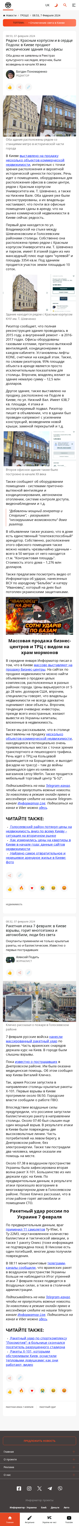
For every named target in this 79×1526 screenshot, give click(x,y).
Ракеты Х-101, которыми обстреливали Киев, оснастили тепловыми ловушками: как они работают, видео (32, 1358)
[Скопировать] (28, 87)
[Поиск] (65, 5)
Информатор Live (31, 1314)
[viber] (60, 1488)
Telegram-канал (58, 1297)
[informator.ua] (8, 5)
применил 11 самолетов (25, 1229)
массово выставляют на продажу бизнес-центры (39, 667)
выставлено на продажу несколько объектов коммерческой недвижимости (35, 160)
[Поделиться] (19, 87)
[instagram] (29, 1488)
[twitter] (39, 1488)
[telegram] (50, 1488)
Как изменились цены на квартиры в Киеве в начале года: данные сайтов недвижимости (38, 844)
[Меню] (74, 5)
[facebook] (19, 1488)
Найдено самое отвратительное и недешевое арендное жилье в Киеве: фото (36, 857)
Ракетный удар (48, 1407)
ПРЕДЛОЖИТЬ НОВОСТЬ (39, 1441)
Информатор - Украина (23, 1507)
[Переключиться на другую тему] (56, 5)
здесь (43, 1319)
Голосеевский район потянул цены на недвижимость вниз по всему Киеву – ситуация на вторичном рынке (39, 831)
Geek (43, 1507)
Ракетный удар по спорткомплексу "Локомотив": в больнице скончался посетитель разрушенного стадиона (36, 1342)
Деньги (55, 1507)
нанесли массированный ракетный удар (34, 1038)
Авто (66, 1507)
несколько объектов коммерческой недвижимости (39, 736)
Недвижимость (14, 904)
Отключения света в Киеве (47, 22)
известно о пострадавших (36, 1061)
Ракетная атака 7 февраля (19, 1407)
